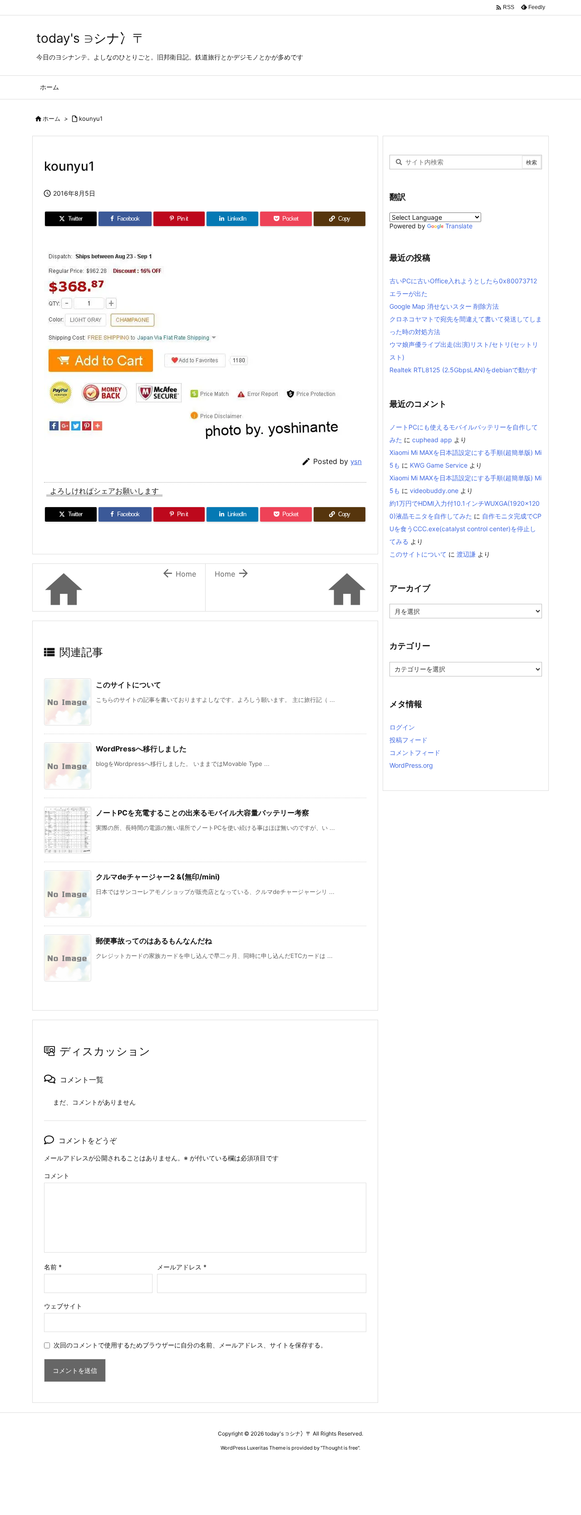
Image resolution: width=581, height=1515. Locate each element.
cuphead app (432, 440)
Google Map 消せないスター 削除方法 (444, 306)
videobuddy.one (434, 490)
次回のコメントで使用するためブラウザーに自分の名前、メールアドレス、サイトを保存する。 (190, 1345)
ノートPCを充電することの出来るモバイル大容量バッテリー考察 (202, 812)
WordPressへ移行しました (141, 748)
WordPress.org (411, 765)
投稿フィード (408, 740)
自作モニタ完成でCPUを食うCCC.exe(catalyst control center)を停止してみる (465, 528)
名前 (53, 1267)
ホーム (51, 118)
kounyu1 (91, 118)
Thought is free (340, 1448)
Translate (459, 226)
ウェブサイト (63, 1306)
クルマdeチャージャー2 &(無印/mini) (158, 876)
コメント (56, 1175)
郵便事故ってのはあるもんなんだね (154, 940)
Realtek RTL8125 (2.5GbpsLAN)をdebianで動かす (463, 370)
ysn (356, 461)
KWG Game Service (439, 465)
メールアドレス (182, 1267)
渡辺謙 (466, 554)
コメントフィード (414, 752)
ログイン (402, 727)
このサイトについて (128, 684)
